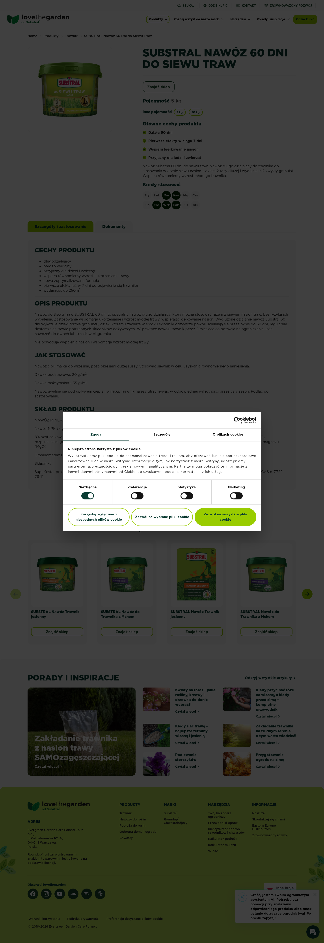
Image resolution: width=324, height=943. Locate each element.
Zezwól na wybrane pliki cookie (162, 516)
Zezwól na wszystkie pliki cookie (225, 517)
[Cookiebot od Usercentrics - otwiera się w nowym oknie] (237, 420)
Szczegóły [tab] (162, 434)
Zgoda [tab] (96, 434)
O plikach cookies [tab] (228, 434)
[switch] (137, 495)
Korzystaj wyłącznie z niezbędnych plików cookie (99, 517)
